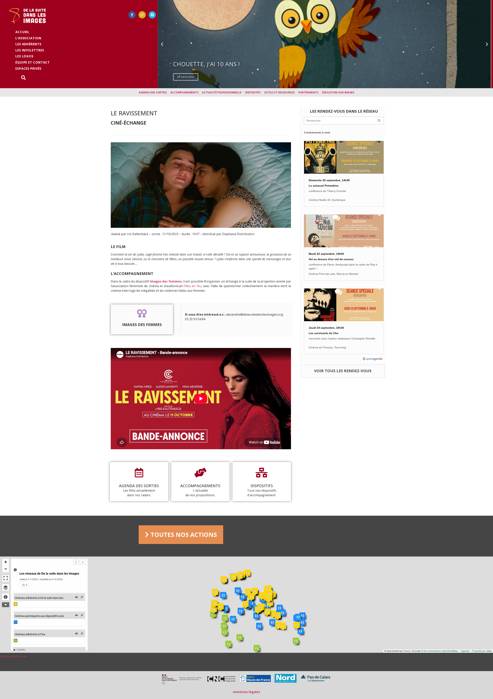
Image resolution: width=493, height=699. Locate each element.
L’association (28, 38)
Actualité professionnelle (221, 92)
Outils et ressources (279, 92)
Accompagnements (184, 92)
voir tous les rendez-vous (342, 370)
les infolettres (29, 50)
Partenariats (308, 92)
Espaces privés (28, 68)
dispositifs (262, 485)
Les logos (24, 56)
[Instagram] (142, 14)
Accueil (22, 32)
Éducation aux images (338, 92)
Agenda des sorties (153, 92)
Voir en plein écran (13, 656)
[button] (321, 85)
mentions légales (246, 692)
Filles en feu (192, 286)
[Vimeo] (152, 14)
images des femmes (142, 324)
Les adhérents (28, 44)
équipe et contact (32, 62)
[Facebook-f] (132, 14)
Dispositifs (253, 92)
